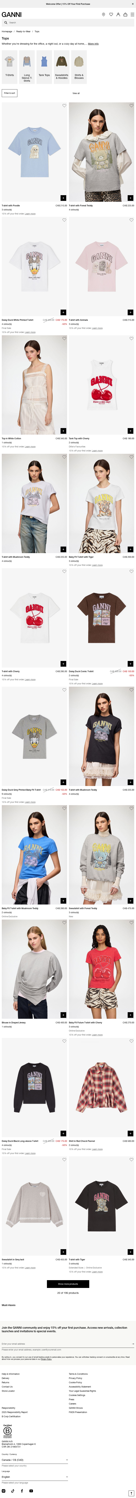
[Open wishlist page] (111, 14)
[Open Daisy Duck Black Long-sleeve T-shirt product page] (34, 1087)
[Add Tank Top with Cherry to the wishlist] (131, 338)
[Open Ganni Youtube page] (31, 1491)
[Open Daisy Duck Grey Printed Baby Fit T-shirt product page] (34, 736)
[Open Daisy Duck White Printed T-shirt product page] (34, 266)
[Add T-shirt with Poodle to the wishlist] (64, 105)
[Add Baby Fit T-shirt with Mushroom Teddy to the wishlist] (64, 808)
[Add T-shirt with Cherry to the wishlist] (64, 571)
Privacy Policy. (46, 1359)
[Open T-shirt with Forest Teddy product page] (101, 152)
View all (76, 93)
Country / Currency (9, 1454)
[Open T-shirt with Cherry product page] (34, 618)
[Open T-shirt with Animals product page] (101, 266)
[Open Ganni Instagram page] (3, 1491)
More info (93, 43)
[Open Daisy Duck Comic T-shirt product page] (101, 618)
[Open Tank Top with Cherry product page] (101, 385)
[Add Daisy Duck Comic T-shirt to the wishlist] (131, 571)
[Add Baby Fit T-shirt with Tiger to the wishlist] (131, 457)
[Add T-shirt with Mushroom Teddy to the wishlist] (64, 457)
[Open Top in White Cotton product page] (34, 385)
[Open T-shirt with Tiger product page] (101, 1206)
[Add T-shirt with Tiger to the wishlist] (131, 1159)
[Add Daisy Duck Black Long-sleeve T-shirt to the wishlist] (64, 1041)
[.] (68, 4)
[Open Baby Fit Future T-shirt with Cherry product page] (101, 969)
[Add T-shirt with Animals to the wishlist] (131, 220)
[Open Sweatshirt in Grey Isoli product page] (34, 1206)
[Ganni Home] (11, 14)
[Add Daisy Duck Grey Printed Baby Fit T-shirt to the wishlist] (64, 690)
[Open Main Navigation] (132, 14)
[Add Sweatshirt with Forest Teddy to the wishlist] (131, 808)
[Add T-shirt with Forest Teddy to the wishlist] (131, 105)
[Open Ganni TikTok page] (13, 1491)
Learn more (30, 213)
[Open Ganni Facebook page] (22, 1491)
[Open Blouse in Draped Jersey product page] (34, 969)
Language (6, 1471)
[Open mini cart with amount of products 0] (125, 14)
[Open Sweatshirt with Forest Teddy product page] (101, 855)
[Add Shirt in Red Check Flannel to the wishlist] (131, 1041)
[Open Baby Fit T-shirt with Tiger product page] (101, 503)
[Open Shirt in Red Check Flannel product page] (101, 1087)
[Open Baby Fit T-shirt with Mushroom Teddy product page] (34, 855)
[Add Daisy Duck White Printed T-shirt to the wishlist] (64, 220)
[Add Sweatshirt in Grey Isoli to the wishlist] (64, 1159)
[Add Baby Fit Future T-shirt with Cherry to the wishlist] (131, 923)
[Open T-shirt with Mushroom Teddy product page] (34, 503)
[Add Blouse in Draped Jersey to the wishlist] (64, 923)
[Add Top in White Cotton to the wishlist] (64, 338)
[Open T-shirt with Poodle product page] (34, 152)
